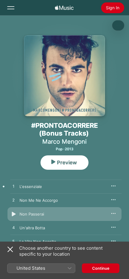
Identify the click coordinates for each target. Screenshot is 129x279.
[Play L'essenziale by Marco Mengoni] (14, 186)
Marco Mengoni (64, 141)
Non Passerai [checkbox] (32, 214)
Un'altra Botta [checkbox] (32, 227)
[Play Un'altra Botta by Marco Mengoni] (14, 228)
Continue (101, 268)
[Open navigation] (10, 7)
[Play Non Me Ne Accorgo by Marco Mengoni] (14, 200)
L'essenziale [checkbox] (31, 186)
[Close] (10, 249)
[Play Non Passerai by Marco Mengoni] (14, 214)
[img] (64, 7)
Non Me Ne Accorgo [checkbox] (39, 200)
